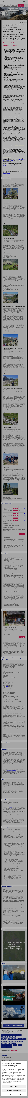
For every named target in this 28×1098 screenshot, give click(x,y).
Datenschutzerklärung (16, 1094)
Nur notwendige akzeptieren (14, 1090)
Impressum (24, 1094)
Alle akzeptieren (14, 1086)
